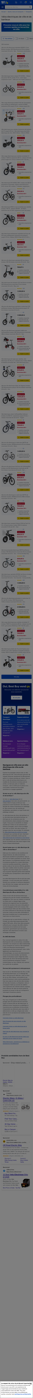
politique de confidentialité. (23, 1394)
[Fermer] (31, 1384)
